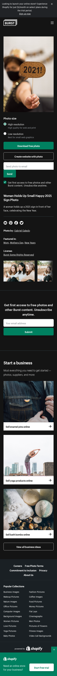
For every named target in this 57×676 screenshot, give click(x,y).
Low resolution (15, 133)
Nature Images (10, 601)
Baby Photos (9, 635)
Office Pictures (10, 606)
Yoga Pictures (10, 630)
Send (9, 173)
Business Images (11, 591)
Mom (6, 242)
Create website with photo (28, 156)
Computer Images (12, 611)
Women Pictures (11, 621)
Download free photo (28, 146)
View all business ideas (28, 546)
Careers (18, 565)
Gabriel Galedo (22, 230)
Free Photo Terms (34, 565)
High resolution (16, 124)
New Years (30, 242)
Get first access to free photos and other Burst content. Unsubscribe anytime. (29, 184)
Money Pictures (36, 606)
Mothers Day (16, 242)
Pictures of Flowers (38, 625)
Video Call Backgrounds (40, 635)
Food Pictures (35, 601)
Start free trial (41, 667)
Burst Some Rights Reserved (19, 254)
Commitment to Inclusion (23, 570)
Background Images (13, 616)
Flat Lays (33, 611)
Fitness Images (36, 630)
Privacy (43, 570)
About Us (28, 575)
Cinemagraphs (35, 616)
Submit (28, 332)
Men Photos (34, 621)
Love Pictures (10, 625)
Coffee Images (36, 596)
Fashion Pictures (37, 591)
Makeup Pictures (11, 596)
